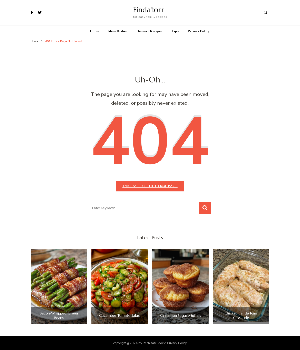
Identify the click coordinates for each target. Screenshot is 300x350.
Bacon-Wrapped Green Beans (59, 315)
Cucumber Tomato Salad (119, 315)
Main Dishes (118, 31)
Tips (175, 31)
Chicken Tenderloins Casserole (241, 315)
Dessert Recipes (149, 31)
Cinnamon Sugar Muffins (180, 315)
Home (94, 31)
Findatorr (148, 9)
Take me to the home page (150, 185)
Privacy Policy (199, 31)
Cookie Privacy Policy (172, 343)
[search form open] (265, 13)
